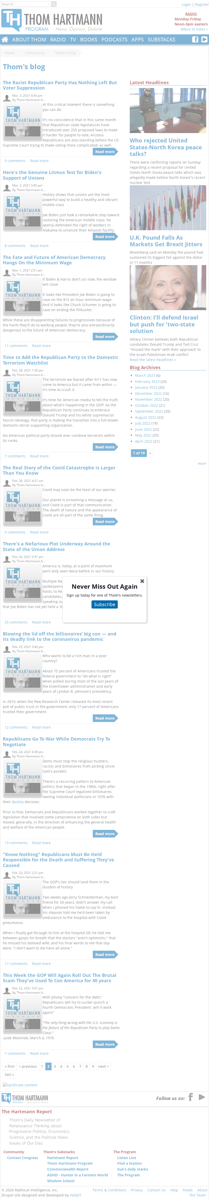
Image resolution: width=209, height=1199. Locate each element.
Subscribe (104, 604)
